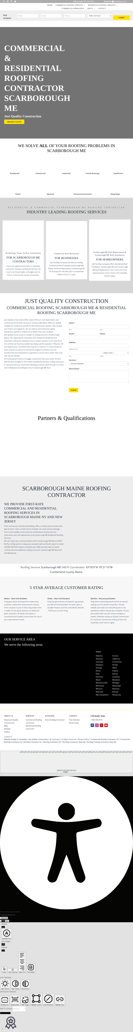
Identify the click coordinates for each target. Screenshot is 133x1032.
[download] (92, 430)
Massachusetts (102, 683)
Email (72, 334)
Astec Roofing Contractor (55, 720)
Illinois (98, 671)
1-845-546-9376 (96, 720)
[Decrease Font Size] (3, 927)
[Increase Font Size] (3, 921)
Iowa (97, 674)
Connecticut (117, 662)
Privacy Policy (83, 739)
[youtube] (15, 1)
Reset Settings (5, 1013)
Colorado (99, 662)
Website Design (10, 739)
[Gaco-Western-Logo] (40, 448)
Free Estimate (74, 720)
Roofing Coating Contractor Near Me (101, 742)
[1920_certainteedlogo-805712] (40, 435)
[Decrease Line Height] (3, 950)
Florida (115, 665)
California (116, 659)
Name (72, 323)
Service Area (74, 723)
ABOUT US (8, 716)
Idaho (114, 668)
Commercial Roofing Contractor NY (105, 739)
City (70, 356)
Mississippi (116, 686)
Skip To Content (6, 1008)
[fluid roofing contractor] (119, 430)
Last (101, 330)
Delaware (99, 665)
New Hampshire (102, 695)
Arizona (115, 656)
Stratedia (22, 739)
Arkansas (99, 659)
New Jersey (116, 695)
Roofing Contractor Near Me (74, 742)
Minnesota (100, 686)
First (70, 330)
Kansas (115, 674)
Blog (6, 726)
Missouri (99, 689)
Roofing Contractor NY (52, 742)
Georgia (99, 668)
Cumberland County (62, 572)
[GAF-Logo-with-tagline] (13, 435)
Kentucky (99, 677)
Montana (115, 689)
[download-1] (92, 447)
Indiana (115, 671)
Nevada (115, 692)
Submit (122, 17)
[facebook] (4, 1)
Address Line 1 (73, 349)
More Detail (74, 369)
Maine (78, 572)
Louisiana (116, 677)
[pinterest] (11, 1)
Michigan (115, 683)
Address (72, 342)
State (101, 356)
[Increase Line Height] (3, 944)
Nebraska (99, 692)
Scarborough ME (51, 567)
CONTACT (73, 716)
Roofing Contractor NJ (33, 742)
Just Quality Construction (38, 739)
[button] (1, 775)
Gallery (7, 732)
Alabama (99, 656)
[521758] (66, 435)
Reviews (7, 729)
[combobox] (66, 762)
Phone (102, 334)
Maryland (116, 680)
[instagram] (8, 1)
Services (73, 360)
